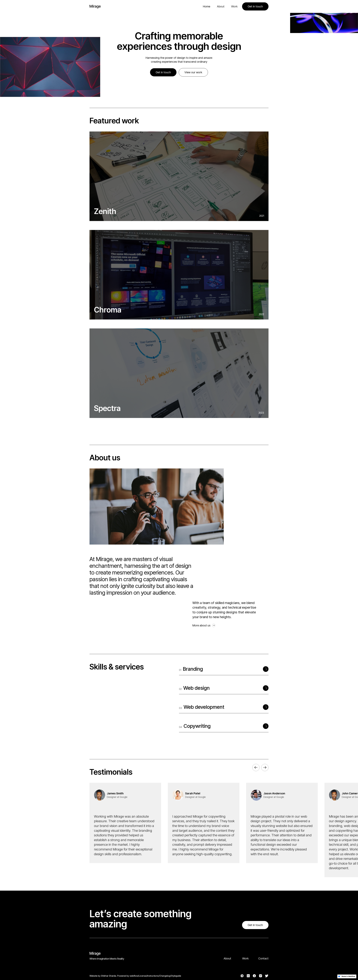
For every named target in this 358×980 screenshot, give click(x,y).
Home (206, 6)
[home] (95, 6)
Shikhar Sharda (108, 975)
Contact (263, 958)
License (142, 975)
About (220, 6)
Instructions (153, 975)
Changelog (164, 975)
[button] (256, 767)
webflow (134, 975)
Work (234, 6)
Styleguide (176, 975)
